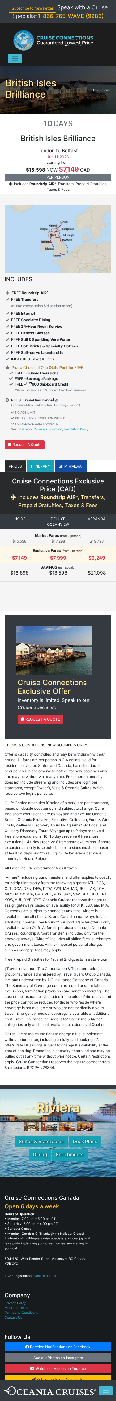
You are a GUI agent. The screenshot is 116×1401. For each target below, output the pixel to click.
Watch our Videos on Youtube (60, 1368)
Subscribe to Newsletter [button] (32, 8)
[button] (15, 466)
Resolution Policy (76, 429)
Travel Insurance (37, 400)
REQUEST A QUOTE (42, 719)
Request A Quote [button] (26, 444)
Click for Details (45, 1276)
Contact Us (13, 1318)
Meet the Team (16, 1308)
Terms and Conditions (21, 1313)
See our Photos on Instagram (58, 1357)
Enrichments (70, 1154)
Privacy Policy (15, 1303)
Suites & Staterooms (41, 1141)
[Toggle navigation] (15, 58)
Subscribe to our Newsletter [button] (60, 1379)
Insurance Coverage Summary (40, 429)
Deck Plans (85, 1141)
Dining (40, 1154)
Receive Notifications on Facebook (60, 1346)
